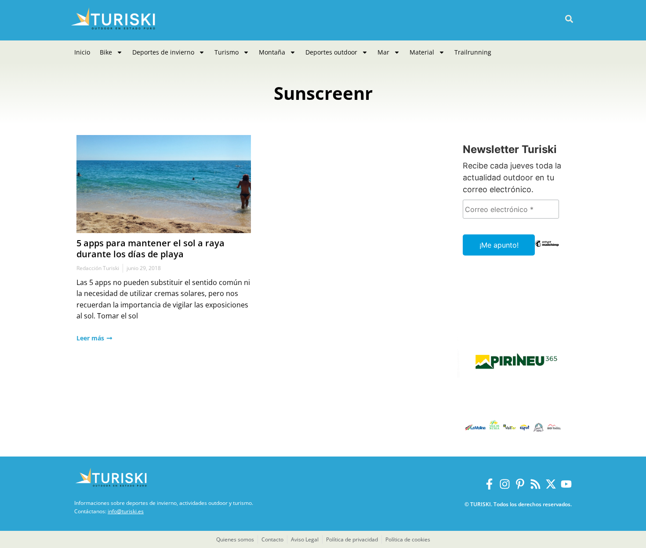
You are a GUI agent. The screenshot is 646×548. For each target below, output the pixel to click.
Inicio (82, 52)
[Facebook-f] (489, 484)
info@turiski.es (126, 511)
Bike (106, 52)
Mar (383, 52)
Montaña (272, 52)
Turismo (226, 52)
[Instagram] (504, 484)
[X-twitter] (550, 484)
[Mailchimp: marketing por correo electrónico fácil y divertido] (547, 249)
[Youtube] (566, 484)
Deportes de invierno (163, 52)
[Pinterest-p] (520, 484)
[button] (569, 19)
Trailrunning (472, 52)
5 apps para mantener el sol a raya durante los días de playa (150, 248)
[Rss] (535, 484)
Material (422, 52)
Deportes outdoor (331, 52)
